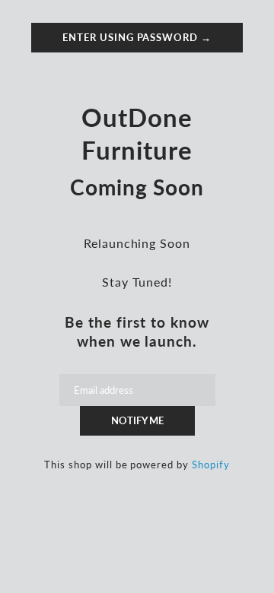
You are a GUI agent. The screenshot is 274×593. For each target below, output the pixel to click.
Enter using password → (137, 37)
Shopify (211, 464)
